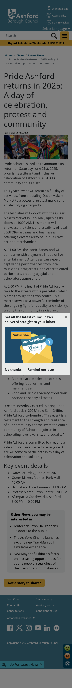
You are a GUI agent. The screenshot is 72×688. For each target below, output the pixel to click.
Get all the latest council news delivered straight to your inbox (30, 319)
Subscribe (21, 335)
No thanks (13, 369)
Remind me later (41, 369)
